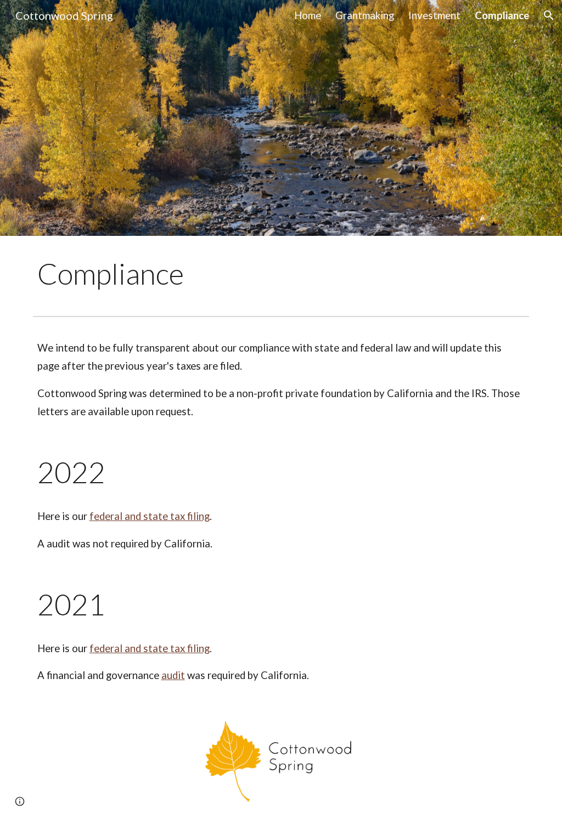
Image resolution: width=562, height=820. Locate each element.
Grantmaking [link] (364, 15)
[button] (549, 15)
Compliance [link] (502, 15)
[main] (196, 273)
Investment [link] (434, 15)
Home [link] (307, 15)
